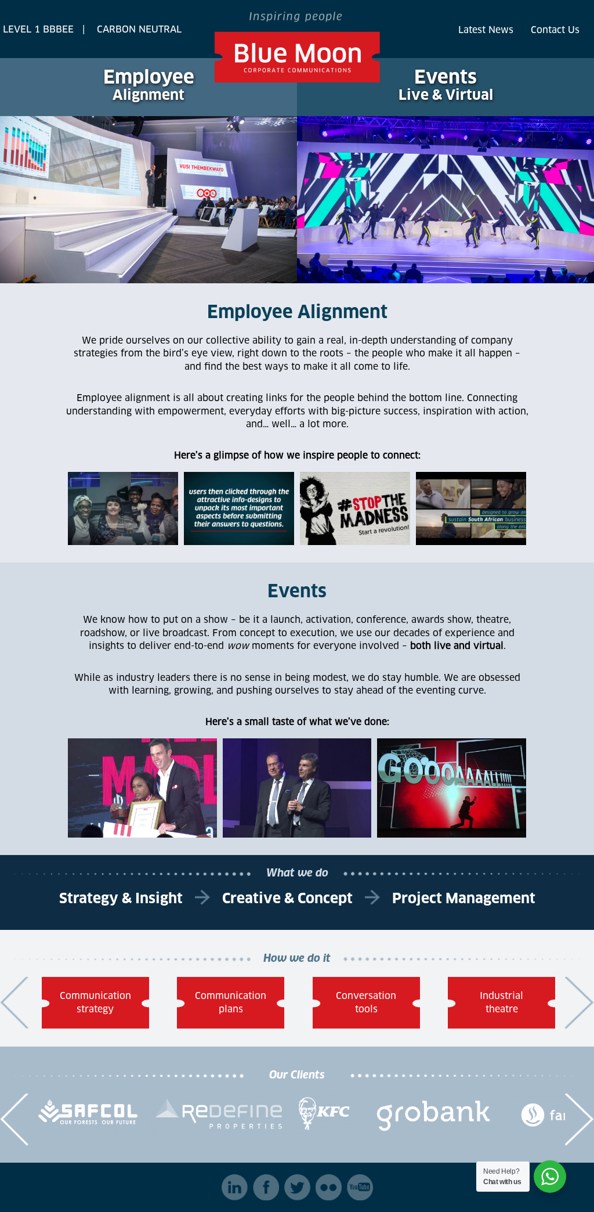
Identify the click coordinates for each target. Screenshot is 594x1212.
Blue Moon (297, 47)
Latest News (485, 30)
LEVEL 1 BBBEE (38, 29)
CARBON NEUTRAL (139, 29)
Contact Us (555, 30)
